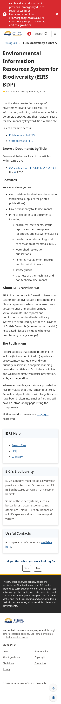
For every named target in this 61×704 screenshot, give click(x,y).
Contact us (40, 663)
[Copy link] (53, 698)
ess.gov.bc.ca (23, 25)
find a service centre (17, 637)
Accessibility (41, 651)
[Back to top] (53, 687)
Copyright (39, 657)
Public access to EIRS (22, 135)
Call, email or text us (41, 633)
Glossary (17, 457)
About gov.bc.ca (11, 657)
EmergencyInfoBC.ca (25, 18)
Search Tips (19, 445)
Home (6, 651)
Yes (27, 568)
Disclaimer (8, 663)
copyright (42, 414)
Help (15, 451)
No (38, 568)
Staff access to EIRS (21, 141)
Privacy (6, 669)
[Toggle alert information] (29, 34)
